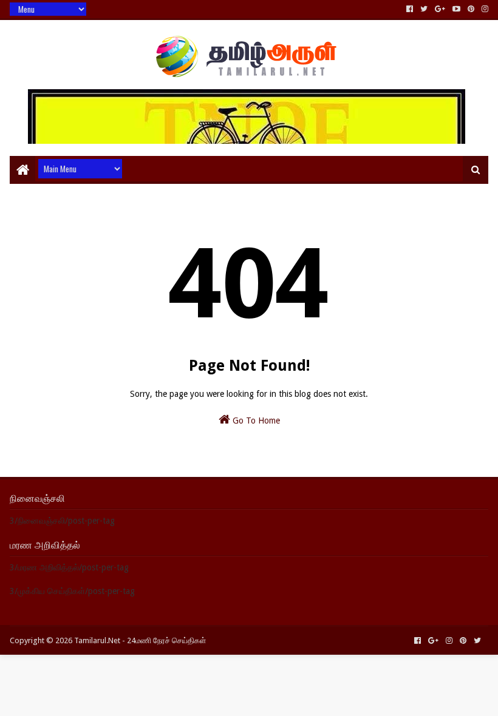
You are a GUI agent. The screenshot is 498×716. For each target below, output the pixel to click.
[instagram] (483, 9)
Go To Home (255, 420)
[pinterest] (471, 9)
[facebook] (409, 9)
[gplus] (440, 9)
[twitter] (424, 9)
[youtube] (456, 9)
